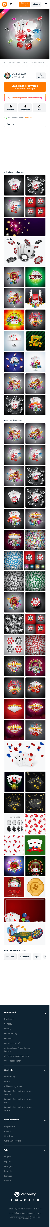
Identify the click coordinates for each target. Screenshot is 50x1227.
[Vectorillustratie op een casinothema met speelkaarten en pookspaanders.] (14, 386)
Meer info (10, 126)
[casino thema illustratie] (14, 513)
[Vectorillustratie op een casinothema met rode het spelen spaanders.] (14, 1052)
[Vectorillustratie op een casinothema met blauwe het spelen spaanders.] (34, 861)
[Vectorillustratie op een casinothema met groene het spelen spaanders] (14, 924)
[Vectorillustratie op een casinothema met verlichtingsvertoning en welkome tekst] (14, 1158)
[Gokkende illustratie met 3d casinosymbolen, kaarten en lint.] (14, 407)
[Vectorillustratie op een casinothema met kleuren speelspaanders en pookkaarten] (14, 187)
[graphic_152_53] (14, 492)
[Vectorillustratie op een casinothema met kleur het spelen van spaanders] (14, 1073)
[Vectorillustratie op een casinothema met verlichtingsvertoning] (14, 1201)
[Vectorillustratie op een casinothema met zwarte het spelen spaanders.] (14, 988)
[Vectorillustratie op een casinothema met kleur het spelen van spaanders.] (14, 862)
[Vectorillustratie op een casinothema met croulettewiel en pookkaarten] (14, 428)
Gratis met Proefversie (25, 87)
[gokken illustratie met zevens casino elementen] (14, 471)
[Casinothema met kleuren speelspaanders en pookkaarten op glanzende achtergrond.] (14, 670)
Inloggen (36, 4)
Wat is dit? (28, 118)
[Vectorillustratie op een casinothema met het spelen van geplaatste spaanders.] (14, 251)
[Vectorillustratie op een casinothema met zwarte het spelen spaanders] (14, 903)
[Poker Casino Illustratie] (14, 343)
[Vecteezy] (4, 4)
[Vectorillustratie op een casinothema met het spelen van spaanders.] (14, 967)
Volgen (41, 77)
